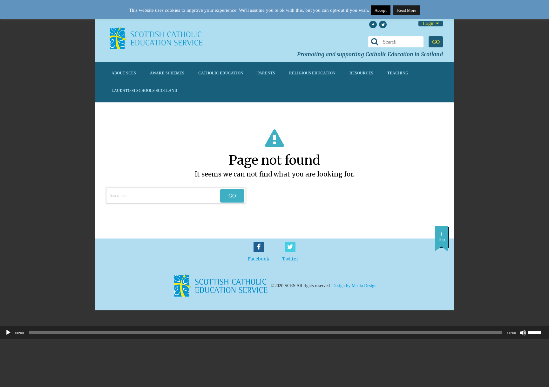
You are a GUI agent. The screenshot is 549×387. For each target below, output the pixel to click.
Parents (266, 73)
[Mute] (523, 332)
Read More (406, 10)
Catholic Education (220, 73)
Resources (361, 73)
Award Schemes (167, 73)
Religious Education (312, 73)
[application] (274, 332)
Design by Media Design (354, 285)
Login (429, 23)
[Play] (8, 332)
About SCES (124, 73)
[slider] (537, 332)
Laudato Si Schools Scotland (144, 90)
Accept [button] (381, 10)
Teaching (397, 73)
